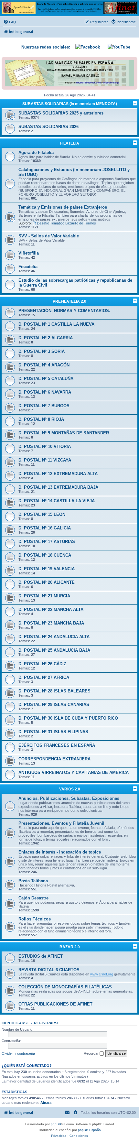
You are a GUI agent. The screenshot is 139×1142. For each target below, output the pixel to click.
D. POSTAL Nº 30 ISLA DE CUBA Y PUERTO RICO (68, 718)
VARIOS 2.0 (69, 789)
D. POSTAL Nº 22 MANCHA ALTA (50, 609)
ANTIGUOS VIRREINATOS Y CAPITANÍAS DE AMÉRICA (73, 772)
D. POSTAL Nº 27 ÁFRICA (43, 677)
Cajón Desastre (33, 898)
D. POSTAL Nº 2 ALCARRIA (45, 337)
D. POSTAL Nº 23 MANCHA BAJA (51, 623)
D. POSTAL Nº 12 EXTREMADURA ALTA (58, 473)
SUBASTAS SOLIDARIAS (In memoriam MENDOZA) (69, 104)
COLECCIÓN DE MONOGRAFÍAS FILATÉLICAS (65, 986)
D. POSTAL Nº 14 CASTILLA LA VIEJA (56, 500)
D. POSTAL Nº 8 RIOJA (41, 419)
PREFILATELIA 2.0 (69, 301)
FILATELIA (69, 143)
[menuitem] (9, 22)
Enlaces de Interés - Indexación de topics (59, 852)
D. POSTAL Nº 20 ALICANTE (46, 582)
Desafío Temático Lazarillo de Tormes (66, 223)
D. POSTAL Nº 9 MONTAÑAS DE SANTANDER (63, 432)
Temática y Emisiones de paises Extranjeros (62, 207)
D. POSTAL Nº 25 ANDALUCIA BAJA (54, 650)
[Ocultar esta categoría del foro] (135, 103)
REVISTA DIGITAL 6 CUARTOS (49, 969)
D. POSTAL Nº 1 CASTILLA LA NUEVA (56, 324)
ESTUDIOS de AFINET (40, 956)
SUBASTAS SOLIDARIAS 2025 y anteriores (60, 113)
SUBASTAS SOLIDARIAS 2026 (48, 126)
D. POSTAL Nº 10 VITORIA (44, 446)
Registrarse (46, 1023)
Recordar (92, 1053)
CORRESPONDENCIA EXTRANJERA (54, 758)
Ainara (45, 1102)
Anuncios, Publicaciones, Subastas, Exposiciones (68, 798)
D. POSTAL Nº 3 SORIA (41, 351)
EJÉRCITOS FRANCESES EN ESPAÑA (56, 745)
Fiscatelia (27, 266)
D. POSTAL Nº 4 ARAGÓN (44, 365)
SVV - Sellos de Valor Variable (48, 236)
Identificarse (15, 1023)
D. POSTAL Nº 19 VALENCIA (46, 568)
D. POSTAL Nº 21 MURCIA (44, 595)
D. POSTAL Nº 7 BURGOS (44, 405)
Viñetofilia (28, 253)
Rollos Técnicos (34, 919)
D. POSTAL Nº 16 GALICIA (44, 528)
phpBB (56, 1124)
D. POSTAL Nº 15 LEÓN (41, 514)
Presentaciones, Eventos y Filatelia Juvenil (61, 823)
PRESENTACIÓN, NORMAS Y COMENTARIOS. (64, 310)
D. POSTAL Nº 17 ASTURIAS (46, 541)
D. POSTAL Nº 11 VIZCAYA (44, 460)
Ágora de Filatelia (36, 152)
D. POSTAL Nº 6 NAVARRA (44, 392)
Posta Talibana (33, 880)
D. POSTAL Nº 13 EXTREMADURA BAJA (58, 487)
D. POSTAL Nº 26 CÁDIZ (42, 663)
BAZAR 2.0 (69, 947)
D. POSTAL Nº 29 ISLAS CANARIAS (53, 704)
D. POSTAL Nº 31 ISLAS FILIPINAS (53, 731)
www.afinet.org (101, 974)
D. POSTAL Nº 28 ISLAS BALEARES (54, 691)
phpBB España (89, 1130)
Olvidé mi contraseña (18, 1053)
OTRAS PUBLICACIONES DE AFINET (55, 1004)
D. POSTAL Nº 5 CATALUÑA (45, 378)
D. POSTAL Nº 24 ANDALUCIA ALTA (54, 636)
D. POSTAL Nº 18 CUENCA (44, 555)
